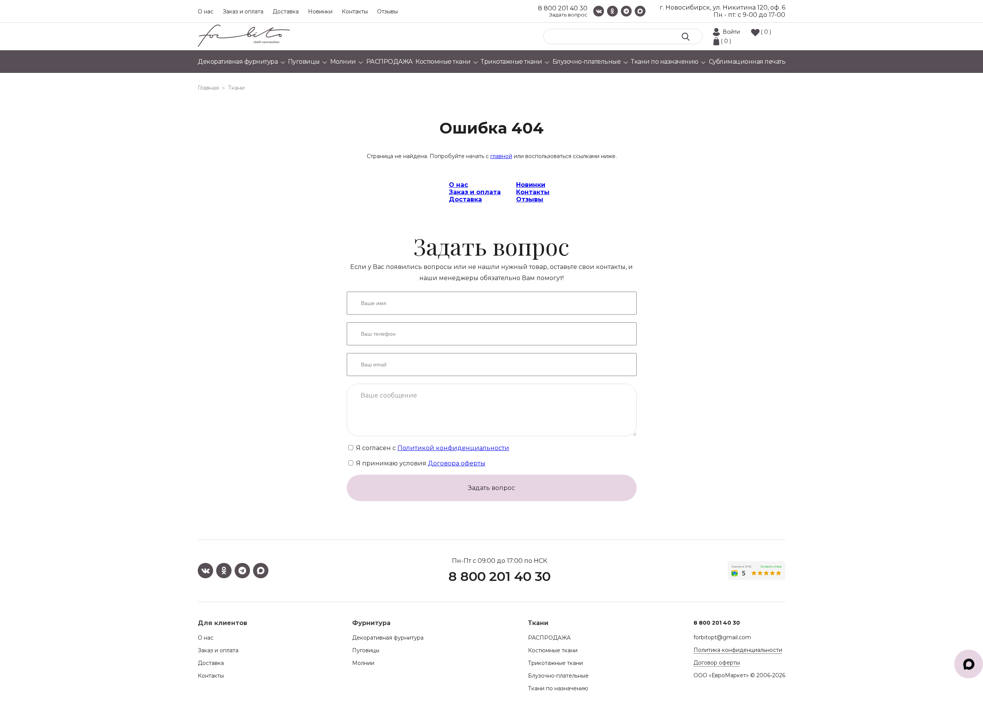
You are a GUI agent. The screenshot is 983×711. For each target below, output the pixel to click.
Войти (731, 31)
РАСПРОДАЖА (549, 637)
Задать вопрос (568, 15)
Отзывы (387, 11)
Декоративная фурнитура (388, 637)
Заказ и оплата (243, 11)
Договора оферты (456, 463)
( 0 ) (766, 31)
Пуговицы (365, 650)
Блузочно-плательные (558, 675)
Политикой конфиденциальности (453, 448)
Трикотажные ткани (555, 663)
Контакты (355, 11)
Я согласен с (431, 448)
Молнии (363, 663)
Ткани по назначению (558, 688)
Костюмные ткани (553, 650)
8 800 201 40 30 (562, 8)
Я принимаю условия (419, 463)
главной (501, 156)
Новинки (320, 11)
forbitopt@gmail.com (722, 637)
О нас (205, 11)
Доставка (286, 11)
